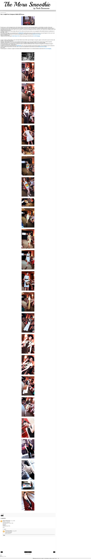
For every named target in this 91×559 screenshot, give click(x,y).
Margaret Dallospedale (6, 520)
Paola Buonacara (7, 530)
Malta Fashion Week (15, 35)
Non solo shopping (47, 48)
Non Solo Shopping (36, 35)
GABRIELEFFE (18, 45)
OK (58, 558)
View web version (28, 553)
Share (2, 515)
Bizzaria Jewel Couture (43, 46)
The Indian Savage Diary (6, 525)
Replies (5, 529)
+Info (56, 558)
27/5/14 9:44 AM (14, 530)
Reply (4, 527)
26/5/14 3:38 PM (12, 520)
